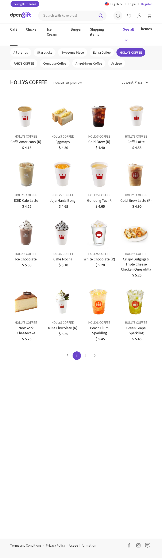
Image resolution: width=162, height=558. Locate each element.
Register (146, 4)
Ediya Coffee (102, 52)
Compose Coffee (54, 63)
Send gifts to (25, 4)
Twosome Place (72, 52)
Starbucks (44, 52)
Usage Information (82, 545)
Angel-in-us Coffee (89, 63)
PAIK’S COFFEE (24, 63)
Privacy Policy (55, 545)
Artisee (116, 63)
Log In (132, 4)
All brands (21, 52)
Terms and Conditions (26, 545)
